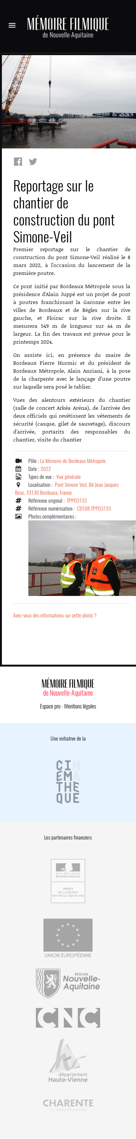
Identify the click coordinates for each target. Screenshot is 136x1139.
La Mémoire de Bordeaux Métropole (73, 461)
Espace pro (50, 706)
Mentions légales (80, 706)
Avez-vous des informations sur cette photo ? (55, 615)
